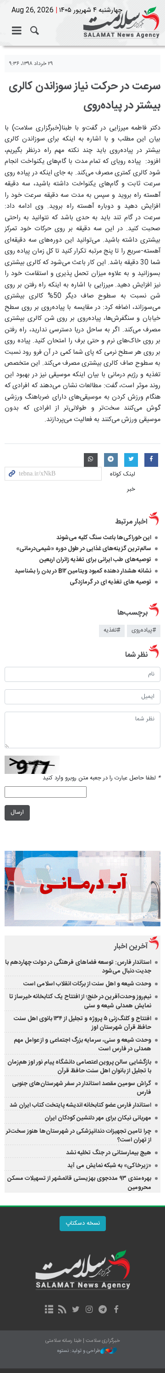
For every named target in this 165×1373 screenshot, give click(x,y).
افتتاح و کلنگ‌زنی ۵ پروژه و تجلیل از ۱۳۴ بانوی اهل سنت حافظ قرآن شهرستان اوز (82, 1023)
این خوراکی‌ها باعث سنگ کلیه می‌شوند (103, 538)
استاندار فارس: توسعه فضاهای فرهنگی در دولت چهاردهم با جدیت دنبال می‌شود (78, 966)
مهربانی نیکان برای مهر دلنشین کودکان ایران (97, 1118)
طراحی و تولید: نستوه (78, 1351)
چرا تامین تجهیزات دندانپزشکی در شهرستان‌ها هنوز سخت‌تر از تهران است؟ (78, 1135)
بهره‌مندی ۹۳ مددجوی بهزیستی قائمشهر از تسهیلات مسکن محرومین (79, 1182)
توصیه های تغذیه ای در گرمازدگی (110, 582)
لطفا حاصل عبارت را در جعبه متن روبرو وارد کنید (101, 778)
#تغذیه (112, 630)
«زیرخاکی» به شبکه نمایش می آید (109, 1166)
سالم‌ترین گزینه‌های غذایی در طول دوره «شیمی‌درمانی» (83, 549)
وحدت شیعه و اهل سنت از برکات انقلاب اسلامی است (87, 984)
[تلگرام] (102, 1310)
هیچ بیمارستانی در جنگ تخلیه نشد (108, 1153)
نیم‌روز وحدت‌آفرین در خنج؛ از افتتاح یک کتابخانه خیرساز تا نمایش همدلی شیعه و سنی (80, 1001)
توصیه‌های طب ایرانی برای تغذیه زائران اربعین (95, 560)
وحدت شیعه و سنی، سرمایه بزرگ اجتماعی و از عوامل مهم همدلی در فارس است (82, 1044)
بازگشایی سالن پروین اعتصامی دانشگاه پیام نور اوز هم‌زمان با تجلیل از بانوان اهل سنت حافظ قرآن (79, 1066)
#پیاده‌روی (144, 630)
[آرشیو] (49, 1310)
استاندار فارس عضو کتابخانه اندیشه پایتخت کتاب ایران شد (80, 1105)
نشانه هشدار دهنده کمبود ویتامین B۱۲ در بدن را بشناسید (83, 571)
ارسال (17, 812)
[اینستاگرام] (89, 1310)
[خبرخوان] (62, 1310)
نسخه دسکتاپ (83, 1223)
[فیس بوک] (115, 1310)
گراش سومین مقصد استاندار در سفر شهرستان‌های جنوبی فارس (81, 1088)
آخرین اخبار (131, 947)
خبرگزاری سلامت (82, 23)
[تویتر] (76, 1310)
